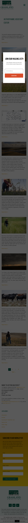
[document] (14, 261)
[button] (23, 59)
